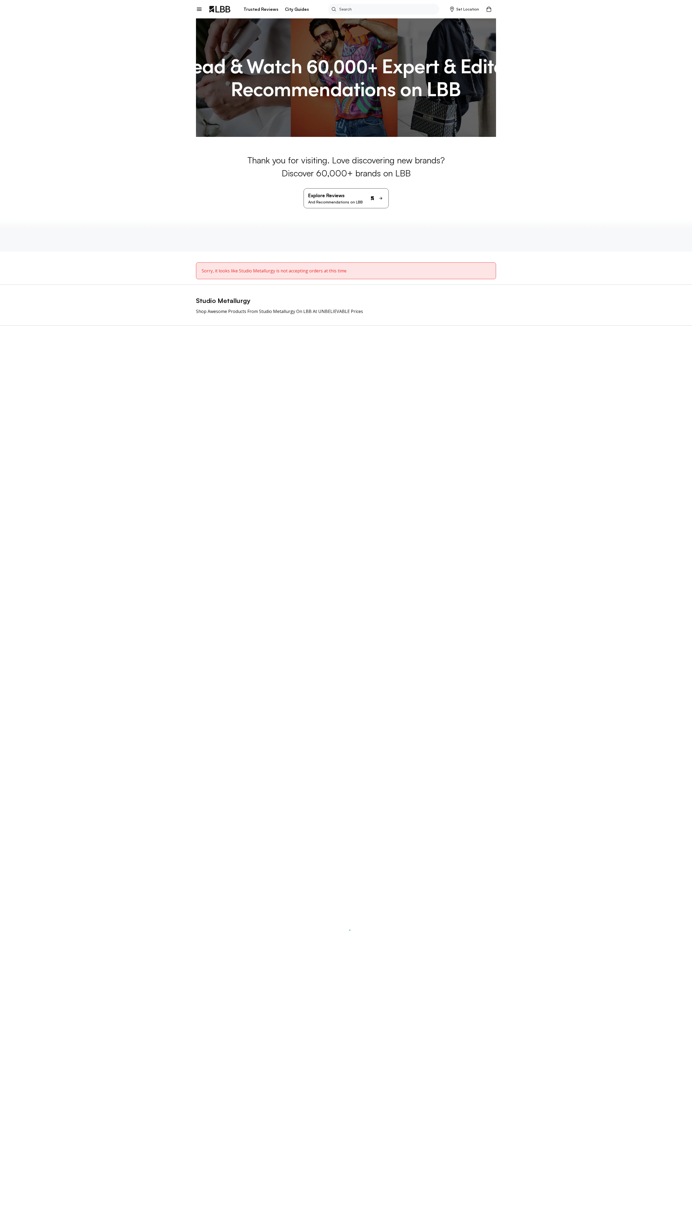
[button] (464, 9)
